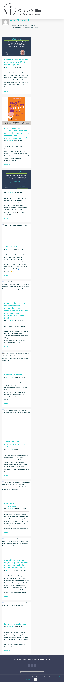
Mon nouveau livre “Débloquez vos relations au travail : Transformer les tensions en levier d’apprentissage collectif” (16, 133)
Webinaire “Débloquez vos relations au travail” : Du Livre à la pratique (16, 62)
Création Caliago (39, 659)
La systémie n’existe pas (15, 624)
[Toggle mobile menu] (61, 3)
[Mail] (35, 665)
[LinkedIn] (29, 665)
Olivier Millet (9, 67)
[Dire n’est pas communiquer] (16, 490)
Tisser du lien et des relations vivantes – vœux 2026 (16, 444)
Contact (47, 659)
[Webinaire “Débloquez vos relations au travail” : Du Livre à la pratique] (16, 46)
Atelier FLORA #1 (12, 246)
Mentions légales (28, 659)
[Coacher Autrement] (16, 361)
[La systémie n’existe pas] (16, 611)
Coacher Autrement (13, 375)
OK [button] (35, 679)
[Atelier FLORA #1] (16, 233)
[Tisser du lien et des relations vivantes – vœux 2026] (16, 423)
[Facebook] (32, 665)
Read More (7, 91)
